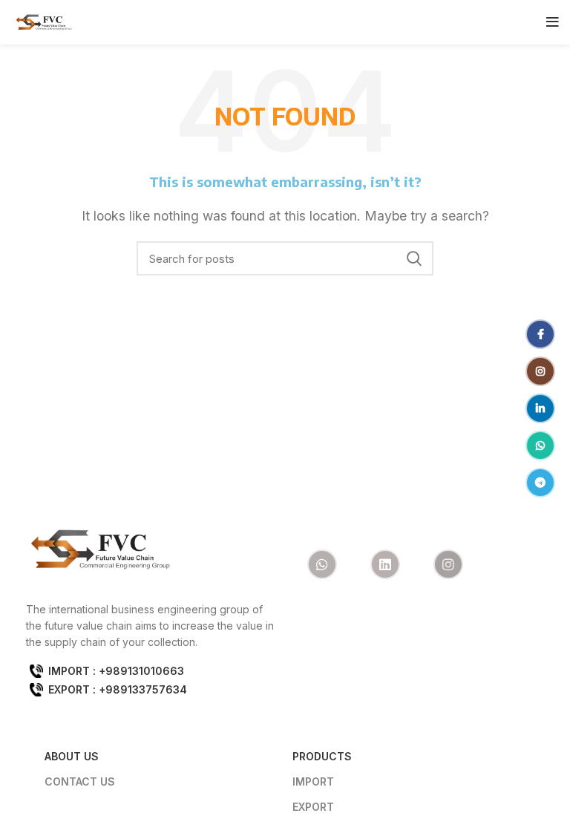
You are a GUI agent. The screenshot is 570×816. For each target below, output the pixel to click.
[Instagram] (448, 564)
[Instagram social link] (457, 22)
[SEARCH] (413, 258)
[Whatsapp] (322, 564)
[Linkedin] (385, 564)
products (322, 756)
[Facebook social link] (437, 22)
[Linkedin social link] (478, 22)
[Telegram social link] (520, 22)
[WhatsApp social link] (498, 22)
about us (72, 756)
